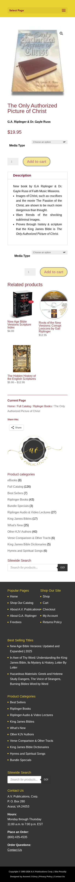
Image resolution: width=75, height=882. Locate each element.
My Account (50, 615)
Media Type (17, 145)
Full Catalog (24, 406)
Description (22, 175)
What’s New (18, 728)
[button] (61, 33)
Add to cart (36, 162)
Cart (45, 602)
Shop (46, 596)
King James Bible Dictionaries (26, 544)
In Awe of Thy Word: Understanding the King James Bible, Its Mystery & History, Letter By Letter (38, 662)
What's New (15, 525)
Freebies (15, 622)
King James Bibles (19, 518)
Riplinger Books (42, 406)
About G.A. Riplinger (23, 615)
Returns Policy (52, 622)
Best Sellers (15, 493)
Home (11, 406)
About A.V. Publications (25, 609)
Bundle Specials (18, 505)
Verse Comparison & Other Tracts (29, 538)
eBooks (12, 480)
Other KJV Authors (19, 531)
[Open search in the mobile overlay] (37, 567)
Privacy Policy (45, 876)
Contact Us (59, 876)
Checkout (49, 609)
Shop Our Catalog (21, 602)
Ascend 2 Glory (30, 876)
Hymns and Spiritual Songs (25, 550)
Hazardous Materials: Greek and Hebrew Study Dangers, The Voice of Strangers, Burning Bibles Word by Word (36, 678)
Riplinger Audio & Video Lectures (28, 512)
